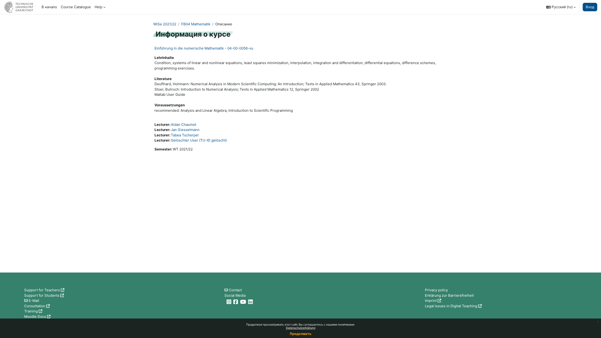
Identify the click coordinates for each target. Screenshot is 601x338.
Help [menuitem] (98, 7)
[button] (561, 7)
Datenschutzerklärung (300, 328)
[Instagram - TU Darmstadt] (229, 302)
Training (31, 311)
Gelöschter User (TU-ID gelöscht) (199, 140)
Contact (235, 290)
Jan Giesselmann (185, 129)
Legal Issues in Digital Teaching (451, 306)
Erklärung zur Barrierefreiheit (449, 295)
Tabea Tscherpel (185, 135)
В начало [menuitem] (49, 7)
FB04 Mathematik (195, 24)
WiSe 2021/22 (164, 24)
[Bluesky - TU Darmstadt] (225, 302)
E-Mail (34, 300)
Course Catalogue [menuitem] (76, 7)
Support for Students (41, 295)
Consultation (34, 306)
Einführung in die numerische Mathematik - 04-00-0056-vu (203, 48)
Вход (590, 7)
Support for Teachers (42, 290)
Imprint (431, 300)
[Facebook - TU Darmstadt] (236, 302)
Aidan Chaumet (183, 124)
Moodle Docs (35, 316)
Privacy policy (436, 290)
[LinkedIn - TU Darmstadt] (251, 302)
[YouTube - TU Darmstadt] (243, 302)
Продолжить (300, 334)
